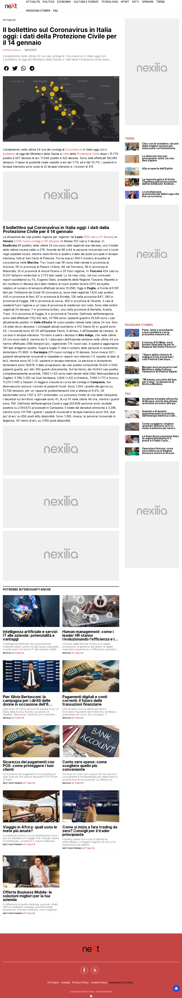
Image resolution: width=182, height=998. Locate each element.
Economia (64, 1)
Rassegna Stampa (38, 10)
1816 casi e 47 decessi (98, 237)
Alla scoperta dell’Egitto (157, 168)
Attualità (33, 1)
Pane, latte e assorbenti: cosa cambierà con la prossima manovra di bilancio (157, 332)
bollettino (9, 154)
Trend (160, 1)
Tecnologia (109, 1)
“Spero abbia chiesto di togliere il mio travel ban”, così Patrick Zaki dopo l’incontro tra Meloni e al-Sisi (160, 357)
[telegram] (32, 71)
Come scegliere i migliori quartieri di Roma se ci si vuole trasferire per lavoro (158, 426)
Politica (48, 1)
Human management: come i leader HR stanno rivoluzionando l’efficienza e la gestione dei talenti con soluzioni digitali (89, 635)
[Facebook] (82, 968)
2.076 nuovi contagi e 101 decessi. (37, 241)
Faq (55, 10)
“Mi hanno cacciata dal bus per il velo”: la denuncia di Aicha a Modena (159, 382)
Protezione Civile (88, 154)
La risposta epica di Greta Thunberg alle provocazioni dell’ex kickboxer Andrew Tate (159, 181)
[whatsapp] (23, 71)
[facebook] (6, 71)
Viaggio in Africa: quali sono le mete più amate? (30, 829)
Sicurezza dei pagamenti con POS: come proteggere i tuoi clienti (28, 765)
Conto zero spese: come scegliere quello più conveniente (84, 765)
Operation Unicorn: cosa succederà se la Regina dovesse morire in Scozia (158, 450)
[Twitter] (92, 968)
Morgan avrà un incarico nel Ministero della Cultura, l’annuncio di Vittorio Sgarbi (159, 369)
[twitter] (14, 71)
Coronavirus (73, 149)
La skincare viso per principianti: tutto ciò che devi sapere (158, 158)
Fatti (135, 1)
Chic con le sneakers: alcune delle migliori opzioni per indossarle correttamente (160, 146)
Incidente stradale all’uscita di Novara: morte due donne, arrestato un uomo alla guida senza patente (160, 401)
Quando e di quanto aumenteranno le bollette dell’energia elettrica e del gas (158, 413)
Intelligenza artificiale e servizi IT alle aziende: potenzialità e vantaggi (30, 635)
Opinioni (147, 1)
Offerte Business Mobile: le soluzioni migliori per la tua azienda (27, 896)
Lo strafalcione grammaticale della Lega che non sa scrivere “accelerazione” (160, 194)
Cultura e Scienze (86, 1)
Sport (125, 1)
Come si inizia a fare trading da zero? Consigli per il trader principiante (89, 830)
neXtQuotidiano (12, 49)
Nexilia (7, 653)
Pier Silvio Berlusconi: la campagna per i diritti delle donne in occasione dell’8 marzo (26, 700)
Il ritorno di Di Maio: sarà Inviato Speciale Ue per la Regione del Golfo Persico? (159, 344)
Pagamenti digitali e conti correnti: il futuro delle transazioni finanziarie (84, 700)
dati (66, 154)
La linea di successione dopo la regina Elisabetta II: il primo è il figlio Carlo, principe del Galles (160, 438)
